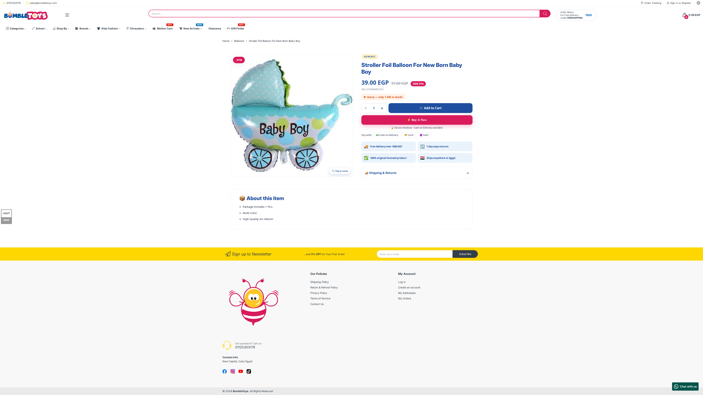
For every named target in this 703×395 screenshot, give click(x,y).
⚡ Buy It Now (417, 120)
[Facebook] (224, 371)
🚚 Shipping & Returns (381, 173)
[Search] (545, 13)
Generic (370, 56)
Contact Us (317, 304)
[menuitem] (16, 28)
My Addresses (407, 292)
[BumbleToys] (26, 15)
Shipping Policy (319, 281)
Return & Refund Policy (324, 287)
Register (686, 2)
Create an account (409, 287)
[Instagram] (249, 371)
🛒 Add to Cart (430, 108)
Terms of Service (320, 298)
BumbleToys (240, 391)
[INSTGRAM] (232, 371)
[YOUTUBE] (241, 371)
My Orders (404, 298)
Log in (402, 281)
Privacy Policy (318, 292)
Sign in (674, 2)
